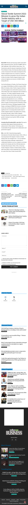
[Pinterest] (8, 26)
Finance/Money (4, 338)
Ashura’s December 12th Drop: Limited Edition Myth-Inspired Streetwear (16, 224)
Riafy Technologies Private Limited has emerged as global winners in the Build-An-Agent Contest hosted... (14, 344)
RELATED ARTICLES (9, 204)
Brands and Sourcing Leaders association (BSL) (10, 174)
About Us (3, 499)
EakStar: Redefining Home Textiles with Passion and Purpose (17, 217)
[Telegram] (17, 26)
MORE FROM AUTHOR (10, 206)
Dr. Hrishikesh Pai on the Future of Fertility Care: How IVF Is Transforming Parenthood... (16, 400)
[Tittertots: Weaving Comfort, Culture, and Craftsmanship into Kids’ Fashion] (4, 211)
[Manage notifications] (25, 502)
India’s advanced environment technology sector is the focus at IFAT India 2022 (21, 195)
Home (2, 9)
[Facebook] (2, 26)
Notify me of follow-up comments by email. (11, 262)
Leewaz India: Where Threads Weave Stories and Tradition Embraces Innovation (17, 450)
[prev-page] (2, 229)
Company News (4, 331)
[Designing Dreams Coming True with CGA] (4, 456)
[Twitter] (5, 26)
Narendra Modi (14, 177)
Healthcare (9, 403)
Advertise (8, 499)
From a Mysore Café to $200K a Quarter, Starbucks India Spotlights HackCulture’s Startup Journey (16, 387)
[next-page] (4, 229)
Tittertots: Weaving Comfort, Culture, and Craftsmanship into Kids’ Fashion (16, 211)
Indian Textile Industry (6, 177)
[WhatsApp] (11, 26)
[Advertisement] (14, 2)
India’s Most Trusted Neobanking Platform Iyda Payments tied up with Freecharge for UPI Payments (7, 196)
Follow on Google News (14, 501)
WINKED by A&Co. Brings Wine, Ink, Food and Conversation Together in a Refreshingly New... (17, 374)
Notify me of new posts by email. (9, 264)
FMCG (3, 354)
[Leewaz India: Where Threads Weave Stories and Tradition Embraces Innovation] (4, 450)
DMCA (18, 499)
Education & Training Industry (14, 457)
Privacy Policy (22, 499)
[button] (2, 6)
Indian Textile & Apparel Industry (19, 176)
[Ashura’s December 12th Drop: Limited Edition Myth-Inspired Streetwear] (4, 224)
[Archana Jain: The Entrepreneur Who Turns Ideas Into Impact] (4, 394)
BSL (21, 174)
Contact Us (13, 499)
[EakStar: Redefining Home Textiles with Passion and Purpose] (4, 218)
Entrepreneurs (10, 383)
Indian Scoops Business (6, 23)
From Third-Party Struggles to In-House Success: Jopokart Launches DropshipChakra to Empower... (16, 463)
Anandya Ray (7, 173)
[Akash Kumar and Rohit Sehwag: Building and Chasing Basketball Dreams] (4, 381)
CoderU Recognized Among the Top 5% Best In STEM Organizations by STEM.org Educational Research (13, 360)
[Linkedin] (14, 26)
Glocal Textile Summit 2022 (7, 176)
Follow (5, 296)
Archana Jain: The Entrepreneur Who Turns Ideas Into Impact (16, 393)
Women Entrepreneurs (11, 395)
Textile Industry (7, 9)
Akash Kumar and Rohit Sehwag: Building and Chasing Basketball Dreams (15, 381)
